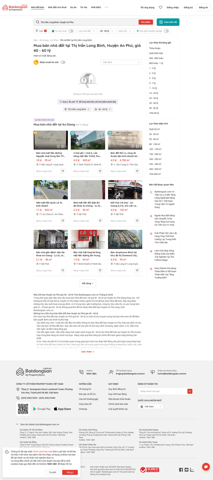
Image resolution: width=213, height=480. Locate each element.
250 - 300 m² (155, 164)
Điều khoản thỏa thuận (119, 398)
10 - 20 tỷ (153, 93)
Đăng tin (203, 7)
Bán (35, 40)
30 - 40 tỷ (153, 103)
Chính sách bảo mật (118, 403)
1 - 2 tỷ (152, 68)
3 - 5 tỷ (152, 78)
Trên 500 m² (155, 174)
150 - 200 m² (155, 154)
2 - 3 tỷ (152, 73)
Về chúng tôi (85, 389)
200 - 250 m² (155, 159)
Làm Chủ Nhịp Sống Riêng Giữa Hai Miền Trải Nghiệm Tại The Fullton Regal (164, 255)
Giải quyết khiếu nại (118, 408)
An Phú (54, 40)
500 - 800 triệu (156, 58)
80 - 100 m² (154, 144)
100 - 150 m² (155, 149)
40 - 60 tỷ (153, 107)
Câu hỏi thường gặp (88, 398)
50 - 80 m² (154, 139)
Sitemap (83, 408)
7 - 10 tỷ (153, 88)
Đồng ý (70, 472)
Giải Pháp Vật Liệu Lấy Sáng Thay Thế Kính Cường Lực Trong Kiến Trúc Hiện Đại (166, 238)
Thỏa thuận (154, 48)
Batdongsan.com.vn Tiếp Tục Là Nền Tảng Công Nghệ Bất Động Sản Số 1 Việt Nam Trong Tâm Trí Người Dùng (165, 199)
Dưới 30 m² (154, 129)
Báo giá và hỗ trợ (87, 394)
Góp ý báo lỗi (85, 403)
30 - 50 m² (154, 134)
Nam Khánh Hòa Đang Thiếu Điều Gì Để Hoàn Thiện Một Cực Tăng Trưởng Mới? (165, 273)
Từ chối (52, 472)
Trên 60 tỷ (154, 112)
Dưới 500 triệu (156, 53)
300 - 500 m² (155, 169)
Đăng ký (188, 7)
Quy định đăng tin (117, 389)
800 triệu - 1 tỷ (156, 63)
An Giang (44, 40)
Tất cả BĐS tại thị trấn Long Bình (76, 40)
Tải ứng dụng (147, 7)
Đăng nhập (173, 7)
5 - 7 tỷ (152, 83)
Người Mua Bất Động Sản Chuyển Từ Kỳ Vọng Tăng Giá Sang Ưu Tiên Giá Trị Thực (165, 220)
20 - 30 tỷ (153, 98)
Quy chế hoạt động (117, 394)
